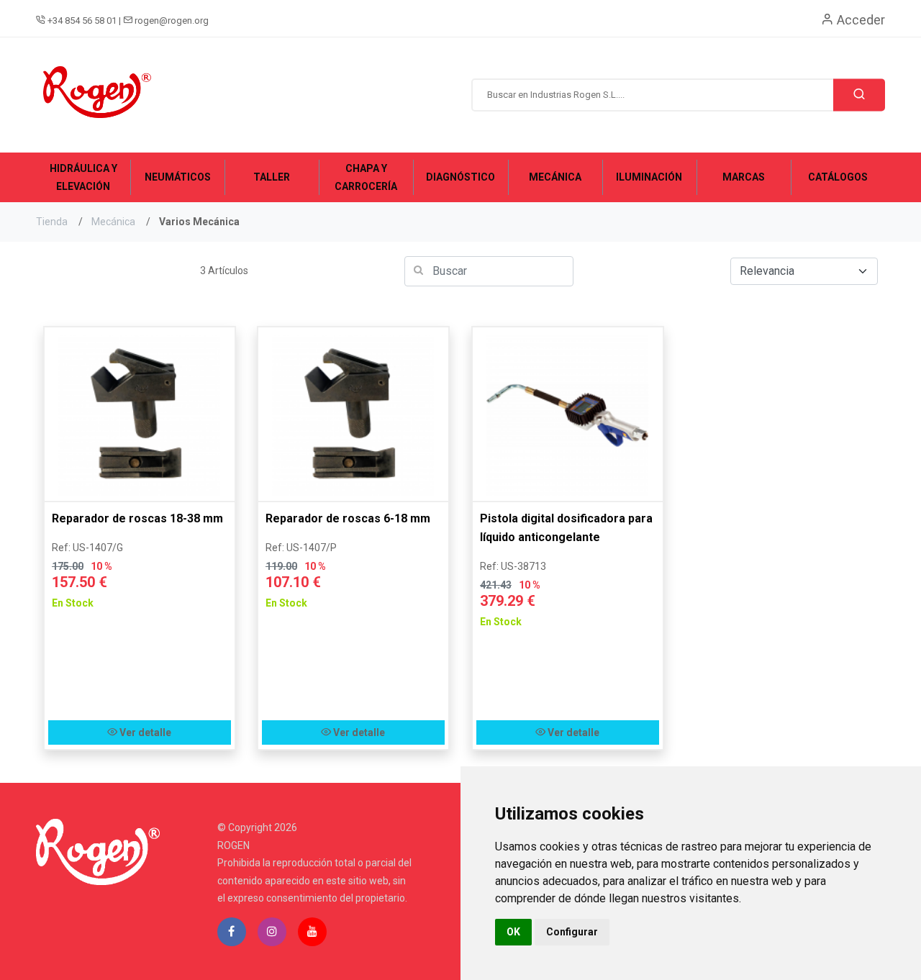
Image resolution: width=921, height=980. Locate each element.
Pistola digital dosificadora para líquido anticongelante (566, 528)
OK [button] (513, 932)
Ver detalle (144, 732)
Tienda (52, 221)
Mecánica (113, 221)
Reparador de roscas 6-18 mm (348, 518)
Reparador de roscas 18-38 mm (137, 518)
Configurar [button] (572, 932)
